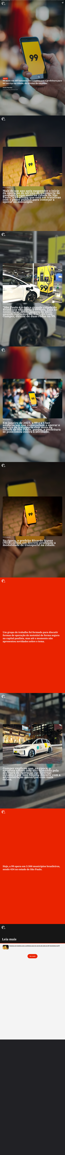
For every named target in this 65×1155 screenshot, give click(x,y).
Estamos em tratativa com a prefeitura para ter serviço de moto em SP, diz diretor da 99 (34, 946)
